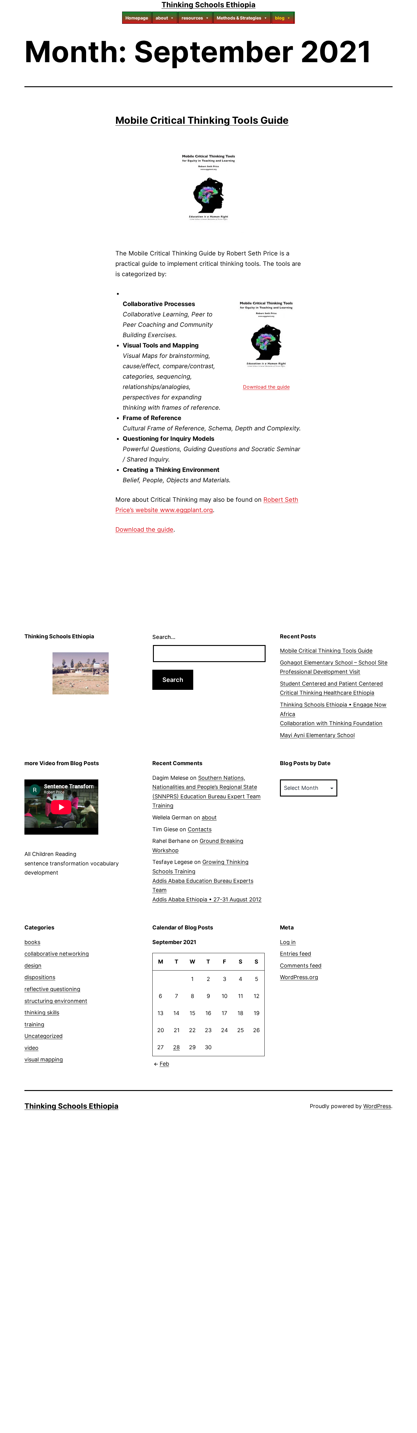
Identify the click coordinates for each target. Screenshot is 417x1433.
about (162, 17)
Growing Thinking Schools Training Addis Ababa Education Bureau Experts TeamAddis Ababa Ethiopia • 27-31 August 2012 (207, 880)
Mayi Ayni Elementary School (317, 735)
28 (176, 1047)
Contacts (200, 829)
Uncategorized (43, 1036)
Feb (164, 1063)
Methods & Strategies (239, 17)
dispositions (39, 977)
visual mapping (43, 1059)
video (31, 1048)
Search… (164, 637)
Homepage (136, 17)
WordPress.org (299, 977)
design (33, 965)
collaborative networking (56, 953)
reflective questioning (52, 989)
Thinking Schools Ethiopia (208, 4)
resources (192, 17)
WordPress (377, 1106)
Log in (288, 942)
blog (280, 17)
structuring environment (55, 1001)
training (34, 1024)
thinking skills (41, 1012)
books (32, 942)
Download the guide (266, 387)
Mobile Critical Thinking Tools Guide (202, 120)
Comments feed (300, 965)
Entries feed (295, 953)
